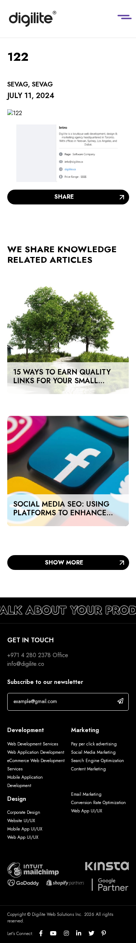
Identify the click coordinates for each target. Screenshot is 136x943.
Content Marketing (88, 769)
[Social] (44, 934)
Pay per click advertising (94, 744)
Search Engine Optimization (97, 760)
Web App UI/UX (22, 837)
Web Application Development (35, 752)
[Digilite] (32, 19)
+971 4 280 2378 (29, 655)
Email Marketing (86, 794)
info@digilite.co (25, 664)
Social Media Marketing (93, 752)
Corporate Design (23, 812)
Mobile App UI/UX (24, 829)
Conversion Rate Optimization (98, 802)
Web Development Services (32, 744)
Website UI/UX (21, 820)
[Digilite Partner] (33, 869)
